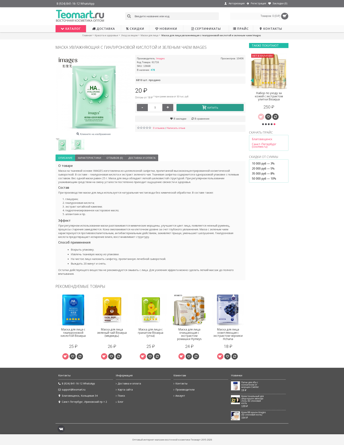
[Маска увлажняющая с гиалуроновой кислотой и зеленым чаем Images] (94, 93)
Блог (120, 401)
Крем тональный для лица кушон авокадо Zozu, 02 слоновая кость (252, 400)
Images (160, 58)
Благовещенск (262, 139)
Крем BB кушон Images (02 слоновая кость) (253, 413)
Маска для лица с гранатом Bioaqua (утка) (150, 332)
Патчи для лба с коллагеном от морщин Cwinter (250, 385)
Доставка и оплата (142, 158)
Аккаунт (180, 395)
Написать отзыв (176, 128)
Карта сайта (125, 389)
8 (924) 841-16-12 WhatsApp (78, 383)
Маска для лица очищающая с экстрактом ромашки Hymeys (189, 334)
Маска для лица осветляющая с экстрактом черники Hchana (228, 334)
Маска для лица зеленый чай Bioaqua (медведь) (112, 332)
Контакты (181, 383)
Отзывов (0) (114, 158)
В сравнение (202, 118)
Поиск (121, 395)
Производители (185, 389)
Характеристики (89, 158)
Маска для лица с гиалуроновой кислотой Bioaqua (73, 332)
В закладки (180, 118)
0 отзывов (158, 128)
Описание (65, 158)
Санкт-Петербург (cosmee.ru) (264, 145)
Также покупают (265, 45)
